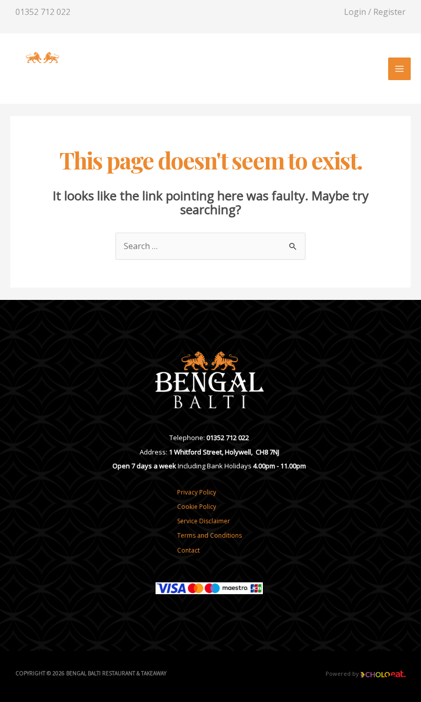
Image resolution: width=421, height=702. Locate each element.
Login (355, 11)
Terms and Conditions (209, 535)
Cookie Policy (196, 506)
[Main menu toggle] (399, 69)
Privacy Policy (196, 492)
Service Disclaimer (203, 521)
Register (389, 11)
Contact (188, 550)
